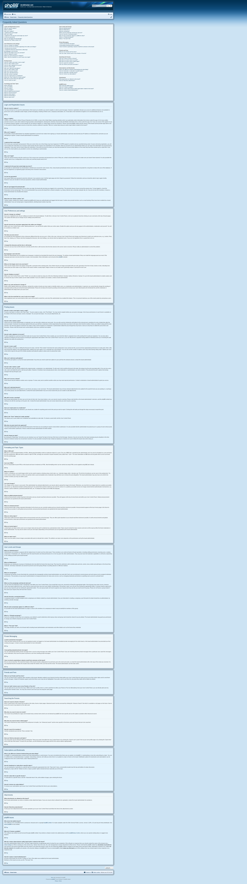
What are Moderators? (64, 29)
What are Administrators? (65, 28)
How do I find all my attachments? (67, 80)
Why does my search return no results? (68, 59)
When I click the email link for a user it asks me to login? (17, 57)
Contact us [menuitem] (88, 872)
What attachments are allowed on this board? (69, 79)
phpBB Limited (48, 822)
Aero (52, 877)
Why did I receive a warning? (11, 74)
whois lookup (7, 845)
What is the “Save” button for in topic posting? (14, 77)
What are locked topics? (10, 95)
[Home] (12, 5)
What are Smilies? (8, 88)
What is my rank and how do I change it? (13, 55)
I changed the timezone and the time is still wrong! (15, 49)
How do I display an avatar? (10, 54)
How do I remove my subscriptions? (67, 74)
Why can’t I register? (9, 31)
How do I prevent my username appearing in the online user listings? (20, 46)
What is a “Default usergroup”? (66, 37)
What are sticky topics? (9, 94)
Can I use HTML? (8, 86)
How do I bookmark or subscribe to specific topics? (71, 71)
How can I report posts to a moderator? (13, 75)
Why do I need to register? (10, 28)
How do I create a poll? (9, 66)
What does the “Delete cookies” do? (12, 40)
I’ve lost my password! (9, 37)
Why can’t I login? (8, 34)
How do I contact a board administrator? (68, 90)
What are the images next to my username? (14, 52)
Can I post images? (8, 89)
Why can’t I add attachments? (11, 72)
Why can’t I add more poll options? (12, 68)
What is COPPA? (8, 29)
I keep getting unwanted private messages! (69, 45)
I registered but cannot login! (10, 32)
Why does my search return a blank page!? (69, 61)
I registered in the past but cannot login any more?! (16, 35)
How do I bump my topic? (10, 80)
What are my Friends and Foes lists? (68, 51)
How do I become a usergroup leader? (68, 34)
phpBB (60, 257)
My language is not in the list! (11, 51)
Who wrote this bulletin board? (66, 85)
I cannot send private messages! (67, 43)
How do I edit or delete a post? (11, 63)
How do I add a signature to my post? (13, 65)
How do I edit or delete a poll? (11, 69)
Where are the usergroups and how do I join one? (70, 32)
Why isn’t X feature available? (66, 87)
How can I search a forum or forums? (68, 58)
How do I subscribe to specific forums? (68, 72)
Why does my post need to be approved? (14, 78)
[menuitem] (14, 14)
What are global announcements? (12, 91)
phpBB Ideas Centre (74, 833)
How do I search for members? (66, 62)
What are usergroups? (64, 31)
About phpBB (7, 824)
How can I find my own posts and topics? (68, 64)
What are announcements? (10, 92)
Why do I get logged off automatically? (13, 38)
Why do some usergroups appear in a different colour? (72, 35)
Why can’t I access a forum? (11, 71)
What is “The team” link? (65, 38)
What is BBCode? (8, 85)
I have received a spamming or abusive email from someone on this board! (76, 46)
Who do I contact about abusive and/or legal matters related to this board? (76, 88)
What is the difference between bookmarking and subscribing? (73, 69)
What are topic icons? (9, 97)
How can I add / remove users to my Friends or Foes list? (72, 53)
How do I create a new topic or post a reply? (14, 62)
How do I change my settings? (11, 45)
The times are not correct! (10, 48)
